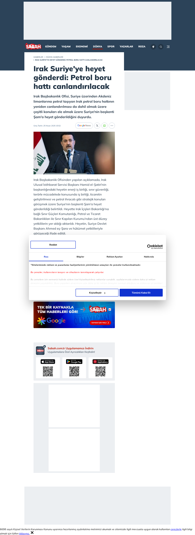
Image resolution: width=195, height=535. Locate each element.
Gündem (50, 46)
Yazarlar (126, 46)
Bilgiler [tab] (80, 256)
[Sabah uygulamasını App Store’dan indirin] (48, 367)
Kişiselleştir (95, 292)
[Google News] (84, 126)
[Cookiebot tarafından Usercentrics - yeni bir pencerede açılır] (149, 246)
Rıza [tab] (46, 256)
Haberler (38, 57)
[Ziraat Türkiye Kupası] (153, 46)
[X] (97, 126)
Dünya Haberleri (54, 57)
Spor (110, 46)
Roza (141, 46)
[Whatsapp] (104, 126)
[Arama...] (161, 46)
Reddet (53, 244)
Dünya (97, 46)
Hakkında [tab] (149, 256)
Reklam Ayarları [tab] (115, 256)
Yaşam (66, 46)
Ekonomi (82, 46)
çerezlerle (176, 529)
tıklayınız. (24, 533)
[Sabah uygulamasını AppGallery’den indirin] (100, 367)
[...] (112, 126)
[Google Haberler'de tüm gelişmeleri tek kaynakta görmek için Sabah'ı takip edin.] (74, 316)
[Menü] (168, 47)
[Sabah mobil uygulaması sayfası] (41, 350)
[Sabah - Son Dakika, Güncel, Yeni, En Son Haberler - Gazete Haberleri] (33, 47)
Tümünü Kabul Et (141, 292)
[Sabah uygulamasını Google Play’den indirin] (74, 367)
